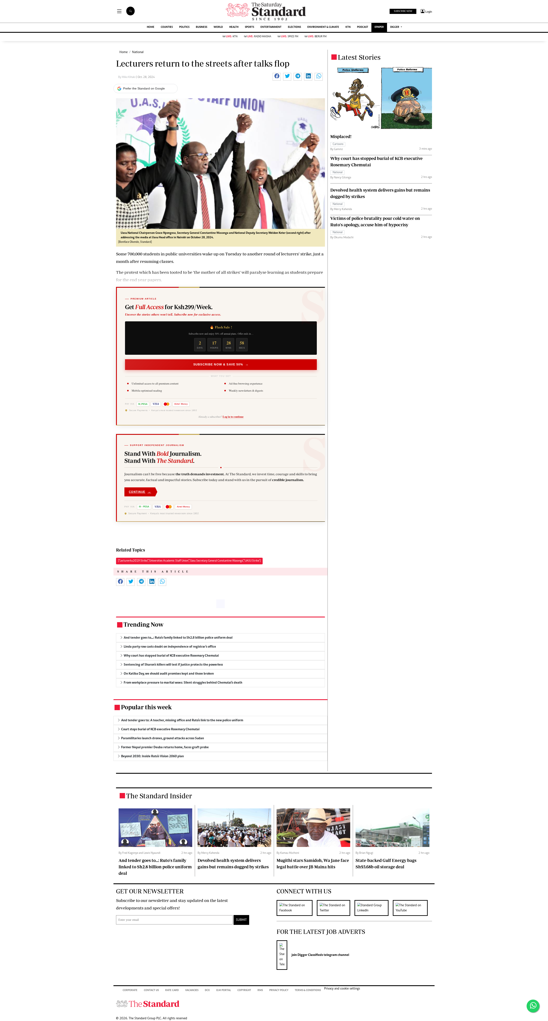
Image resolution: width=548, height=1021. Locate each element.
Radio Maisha (259, 36)
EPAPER (379, 27)
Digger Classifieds (310, 955)
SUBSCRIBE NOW (403, 11)
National (138, 52)
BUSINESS (201, 27)
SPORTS (249, 27)
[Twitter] (335, 908)
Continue (140, 491)
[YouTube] (412, 908)
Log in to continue (233, 417)
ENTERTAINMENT (271, 27)
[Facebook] (297, 908)
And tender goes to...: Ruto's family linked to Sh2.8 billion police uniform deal (155, 867)
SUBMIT (241, 920)
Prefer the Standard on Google (144, 88)
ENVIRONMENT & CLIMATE (323, 27)
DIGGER (395, 27)
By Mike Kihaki (127, 77)
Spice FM (289, 36)
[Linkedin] (373, 908)
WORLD (218, 27)
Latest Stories (359, 57)
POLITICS (184, 27)
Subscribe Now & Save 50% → (221, 364)
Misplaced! (340, 136)
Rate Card (172, 990)
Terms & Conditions (308, 990)
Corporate (130, 990)
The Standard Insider (159, 796)
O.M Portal (223, 990)
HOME (150, 27)
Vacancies (191, 990)
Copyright (244, 990)
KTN (348, 27)
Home (123, 52)
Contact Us (151, 990)
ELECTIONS (294, 27)
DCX (207, 990)
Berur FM (317, 36)
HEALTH (233, 27)
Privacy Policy (278, 990)
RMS (260, 990)
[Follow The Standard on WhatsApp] (533, 1006)
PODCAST (362, 27)
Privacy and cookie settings (342, 988)
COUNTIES (167, 27)
